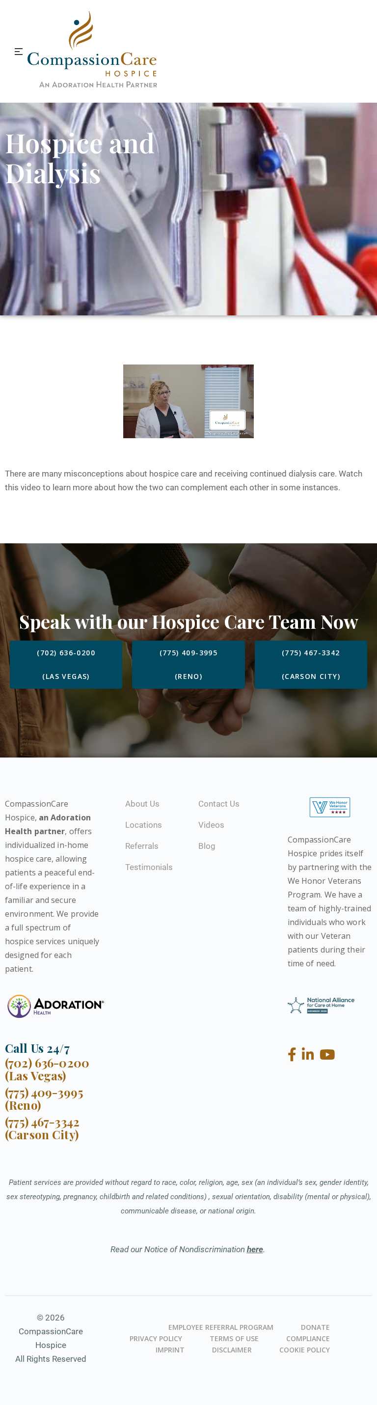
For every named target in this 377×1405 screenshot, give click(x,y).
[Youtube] (327, 1055)
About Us (142, 804)
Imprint (170, 1349)
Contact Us (219, 804)
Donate (315, 1327)
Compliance (308, 1338)
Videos (211, 825)
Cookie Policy (304, 1349)
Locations (143, 825)
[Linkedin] (310, 1055)
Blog (206, 846)
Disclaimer (232, 1349)
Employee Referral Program (220, 1327)
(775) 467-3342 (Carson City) (42, 1128)
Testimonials (149, 867)
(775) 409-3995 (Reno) (44, 1098)
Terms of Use (234, 1338)
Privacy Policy (156, 1338)
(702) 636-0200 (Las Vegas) (47, 1069)
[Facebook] (294, 1055)
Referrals (142, 846)
